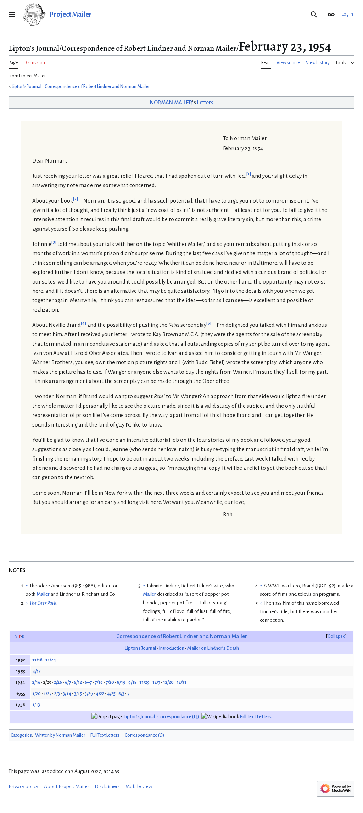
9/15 (132, 682)
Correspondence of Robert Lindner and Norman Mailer (97, 86)
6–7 (88, 682)
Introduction (171, 648)
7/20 (110, 682)
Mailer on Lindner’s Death (213, 648)
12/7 (156, 682)
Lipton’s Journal (26, 86)
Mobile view (138, 786)
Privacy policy (23, 786)
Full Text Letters (256, 716)
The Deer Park (42, 603)
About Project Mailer (66, 786)
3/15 (78, 693)
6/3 (121, 693)
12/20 (168, 682)
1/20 (36, 693)
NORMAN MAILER (171, 102)
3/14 (67, 693)
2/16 (36, 682)
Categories (21, 735)
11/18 (37, 660)
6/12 (78, 682)
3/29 (89, 693)
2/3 (57, 693)
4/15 (36, 671)
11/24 (50, 660)
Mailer (43, 594)
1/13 (36, 704)
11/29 (144, 682)
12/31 (181, 682)
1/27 (47, 693)
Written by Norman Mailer (60, 735)
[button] (12, 14)
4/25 (111, 693)
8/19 (121, 682)
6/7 (68, 682)
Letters (205, 102)
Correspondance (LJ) (178, 716)
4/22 (100, 693)
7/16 (99, 682)
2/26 (58, 682)
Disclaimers (107, 786)
